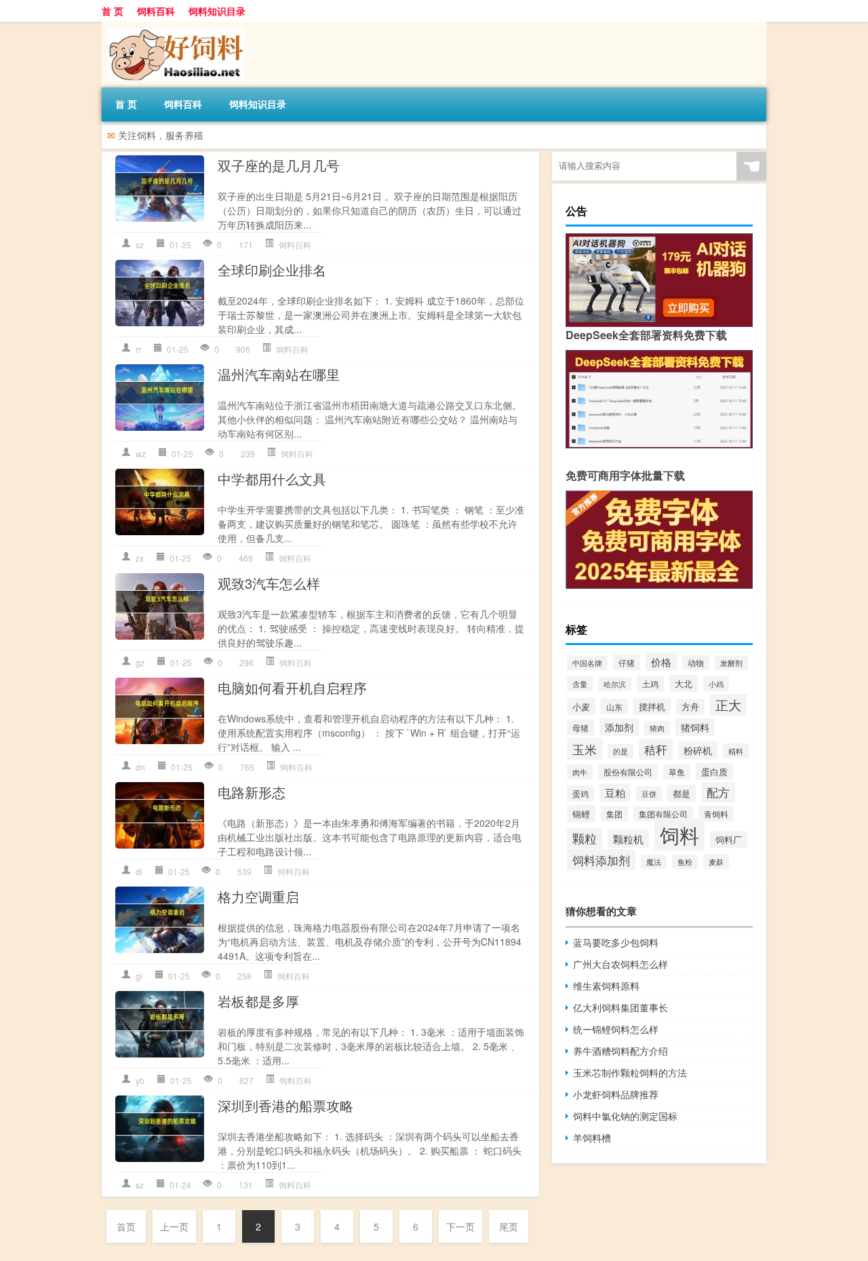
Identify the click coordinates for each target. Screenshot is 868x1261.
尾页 (508, 1226)
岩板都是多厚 (258, 1001)
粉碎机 (698, 750)
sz (140, 244)
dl (139, 871)
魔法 (653, 862)
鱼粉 (684, 862)
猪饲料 (695, 727)
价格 (661, 662)
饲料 (679, 834)
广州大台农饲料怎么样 (620, 964)
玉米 (584, 749)
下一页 (460, 1226)
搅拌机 (652, 706)
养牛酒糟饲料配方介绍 (620, 1051)
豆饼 (649, 793)
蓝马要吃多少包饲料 (615, 942)
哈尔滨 (615, 684)
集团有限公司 (663, 814)
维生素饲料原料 (606, 985)
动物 (696, 662)
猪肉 (657, 728)
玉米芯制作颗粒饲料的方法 (630, 1072)
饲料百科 (156, 11)
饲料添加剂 (601, 859)
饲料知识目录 (217, 11)
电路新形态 (251, 792)
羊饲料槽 (592, 1137)
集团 (614, 813)
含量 (579, 683)
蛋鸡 (580, 794)
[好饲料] (173, 26)
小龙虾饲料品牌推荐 (615, 1094)
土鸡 (650, 684)
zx (140, 558)
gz (140, 662)
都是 (681, 793)
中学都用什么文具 (272, 478)
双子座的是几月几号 (279, 165)
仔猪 (626, 662)
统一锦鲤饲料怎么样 (615, 1029)
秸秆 (655, 749)
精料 (735, 750)
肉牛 (579, 772)
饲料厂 (728, 839)
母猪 (580, 727)
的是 (620, 751)
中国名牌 (587, 663)
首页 (126, 1226)
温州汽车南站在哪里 (279, 374)
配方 (718, 792)
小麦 (581, 706)
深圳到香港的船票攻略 (285, 1105)
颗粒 (584, 838)
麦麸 (716, 861)
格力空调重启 (258, 896)
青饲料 (716, 813)
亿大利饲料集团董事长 (620, 1007)
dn (140, 767)
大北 (683, 683)
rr (138, 349)
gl (139, 976)
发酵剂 (731, 663)
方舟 (690, 707)
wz (141, 453)
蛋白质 (714, 771)
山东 (614, 706)
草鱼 (677, 772)
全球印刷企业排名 (272, 269)
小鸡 (716, 683)
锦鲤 (581, 813)
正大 (728, 705)
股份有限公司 (628, 771)
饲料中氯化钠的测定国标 (625, 1116)
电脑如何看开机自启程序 (292, 687)
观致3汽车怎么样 (269, 583)
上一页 (174, 1226)
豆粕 (615, 792)
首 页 (112, 11)
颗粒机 (628, 839)
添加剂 (619, 727)
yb (140, 1080)
